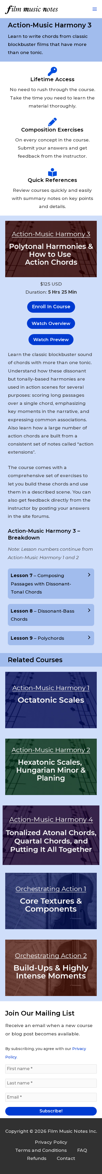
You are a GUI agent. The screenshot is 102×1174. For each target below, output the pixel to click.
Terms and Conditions (41, 1150)
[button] (51, 323)
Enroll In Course (51, 307)
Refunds (36, 1158)
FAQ (82, 1150)
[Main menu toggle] (95, 9)
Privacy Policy (51, 1142)
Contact (66, 1158)
